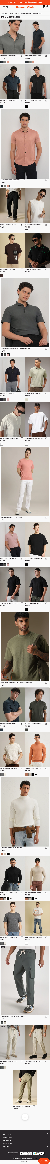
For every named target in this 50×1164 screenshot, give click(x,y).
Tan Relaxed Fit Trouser (21, 1106)
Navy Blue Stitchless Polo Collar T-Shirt (9, 393)
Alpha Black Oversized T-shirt (34, 603)
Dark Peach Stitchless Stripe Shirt (13, 180)
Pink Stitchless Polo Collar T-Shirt (9, 558)
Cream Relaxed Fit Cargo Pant (9, 1061)
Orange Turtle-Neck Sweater (34, 768)
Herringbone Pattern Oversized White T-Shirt (34, 438)
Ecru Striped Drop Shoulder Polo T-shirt (34, 393)
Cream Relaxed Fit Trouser (34, 1061)
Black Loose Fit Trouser (8, 224)
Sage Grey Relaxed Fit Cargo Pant (13, 1016)
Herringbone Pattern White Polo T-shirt (9, 438)
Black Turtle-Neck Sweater (9, 892)
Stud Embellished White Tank (34, 224)
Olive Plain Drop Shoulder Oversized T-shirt (16, 682)
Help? (45, 1161)
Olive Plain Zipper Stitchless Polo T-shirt (34, 724)
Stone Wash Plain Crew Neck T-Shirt (9, 768)
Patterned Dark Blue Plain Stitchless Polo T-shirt (9, 724)
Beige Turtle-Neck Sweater (34, 892)
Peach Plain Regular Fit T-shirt (11, 517)
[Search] (7, 7)
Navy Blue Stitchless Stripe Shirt (34, 56)
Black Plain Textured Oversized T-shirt (34, 558)
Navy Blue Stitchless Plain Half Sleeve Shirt (9, 100)
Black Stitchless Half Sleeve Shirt (34, 100)
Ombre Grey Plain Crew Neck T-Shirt (9, 937)
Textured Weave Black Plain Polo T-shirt (9, 603)
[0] (43, 7)
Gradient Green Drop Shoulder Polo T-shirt (34, 269)
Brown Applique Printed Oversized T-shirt (9, 269)
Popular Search (14, 1153)
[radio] (1, 62)
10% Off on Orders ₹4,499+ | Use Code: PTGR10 (25, 2)
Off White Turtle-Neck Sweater (11, 848)
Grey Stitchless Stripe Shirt (9, 56)
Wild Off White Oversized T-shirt (34, 937)
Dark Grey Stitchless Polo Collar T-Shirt (15, 349)
